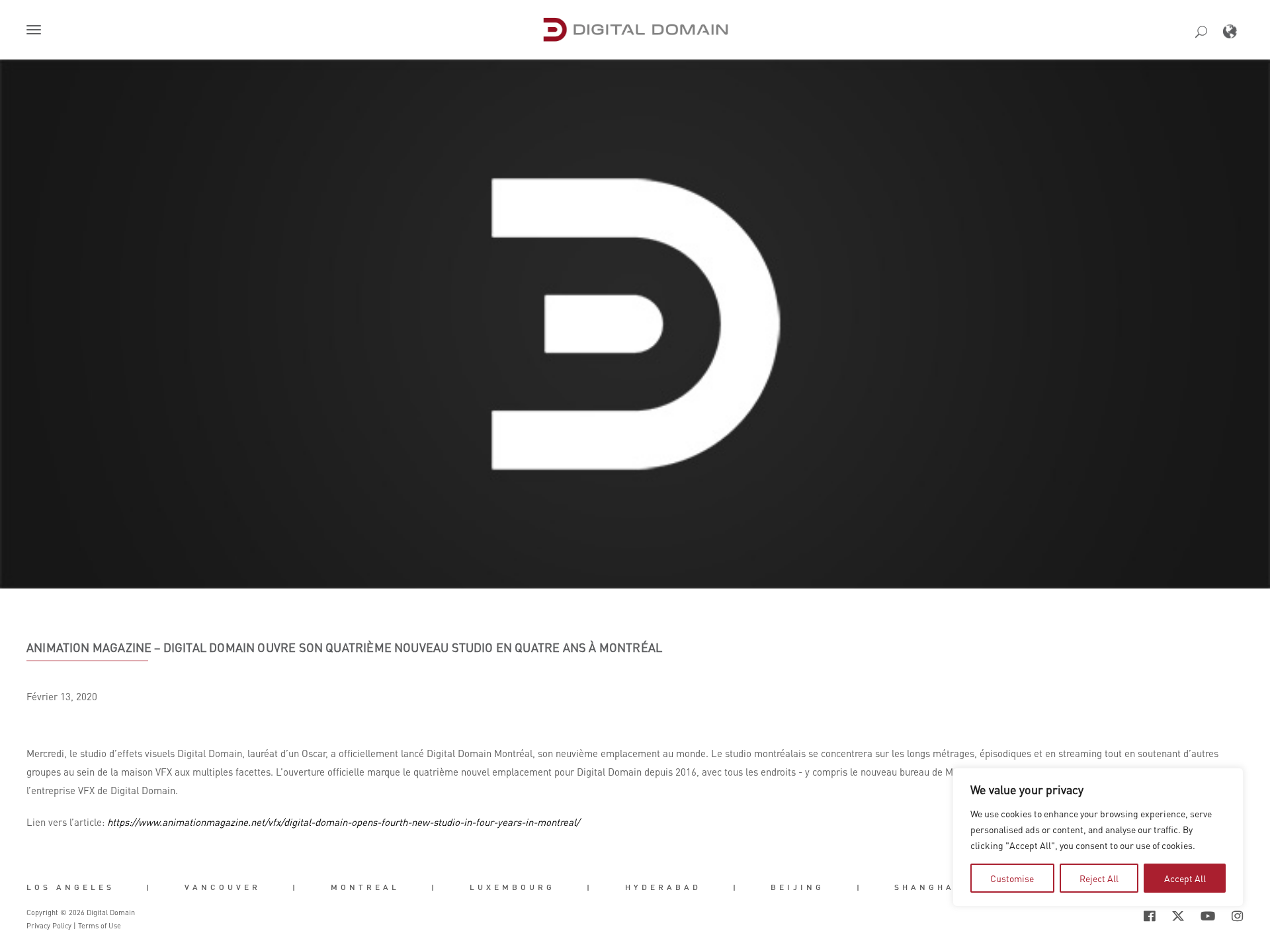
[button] (36, 31)
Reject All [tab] (1099, 878)
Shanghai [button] (927, 887)
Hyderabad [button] (663, 887)
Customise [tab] (1012, 878)
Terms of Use (99, 925)
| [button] (149, 887)
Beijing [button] (797, 887)
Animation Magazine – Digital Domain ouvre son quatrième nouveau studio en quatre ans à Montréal (344, 647)
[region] (1098, 837)
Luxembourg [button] (512, 887)
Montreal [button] (365, 887)
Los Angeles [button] (70, 887)
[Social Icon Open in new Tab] (1107, 916)
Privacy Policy (48, 925)
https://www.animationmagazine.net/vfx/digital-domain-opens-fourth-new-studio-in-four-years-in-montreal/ (343, 822)
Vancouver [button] (223, 887)
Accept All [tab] (1185, 878)
